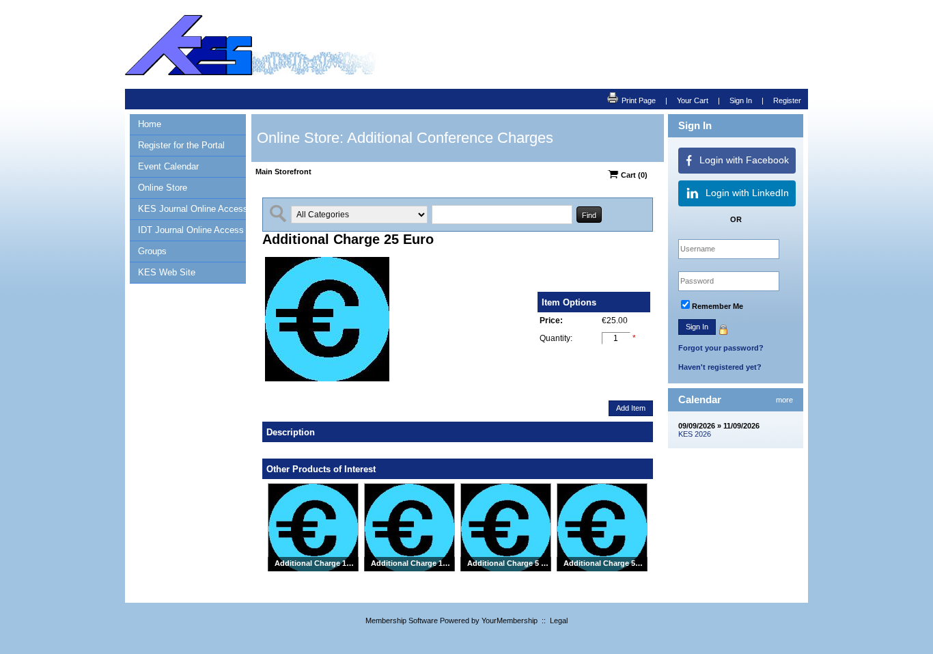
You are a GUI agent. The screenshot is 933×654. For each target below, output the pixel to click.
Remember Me (717, 306)
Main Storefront (283, 171)
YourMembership (510, 620)
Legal (559, 620)
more (784, 400)
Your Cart (692, 100)
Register (787, 100)
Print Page (639, 100)
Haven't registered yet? (720, 367)
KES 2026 (694, 434)
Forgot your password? (721, 348)
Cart (633, 175)
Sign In (740, 100)
